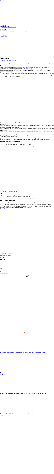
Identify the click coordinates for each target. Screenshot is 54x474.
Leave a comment (13, 60)
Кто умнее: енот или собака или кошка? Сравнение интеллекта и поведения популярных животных (23, 393)
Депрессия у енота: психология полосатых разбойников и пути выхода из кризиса (13, 257)
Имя (1, 268)
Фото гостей (4, 34)
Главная (3, 33)
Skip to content (2, 0)
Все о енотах (4, 35)
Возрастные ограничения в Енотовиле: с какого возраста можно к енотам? (17, 372)
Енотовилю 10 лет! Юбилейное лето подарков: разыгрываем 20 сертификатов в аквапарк (21, 413)
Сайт (1, 271)
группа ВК (3, 208)
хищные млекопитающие (24, 68)
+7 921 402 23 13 (4, 25)
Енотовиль (6, 60)
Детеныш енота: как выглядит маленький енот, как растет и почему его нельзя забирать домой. (22, 352)
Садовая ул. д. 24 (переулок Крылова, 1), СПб (9, 27)
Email (1, 270)
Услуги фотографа (4, 36)
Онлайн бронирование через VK (5, 26)
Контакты (3, 38)
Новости (10, 60)
